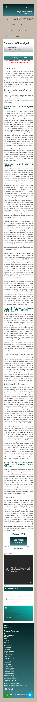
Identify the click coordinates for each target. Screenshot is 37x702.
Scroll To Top (29, 692)
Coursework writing (9, 671)
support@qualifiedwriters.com (19, 685)
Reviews (9, 36)
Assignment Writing (9, 670)
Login (31, 13)
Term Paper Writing (9, 677)
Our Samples (7, 653)
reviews (24, 601)
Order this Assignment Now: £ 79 (18, 58)
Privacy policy (7, 649)
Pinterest (23, 692)
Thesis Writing (7, 664)
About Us (27, 19)
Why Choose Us (8, 647)
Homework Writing (9, 675)
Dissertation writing (9, 668)
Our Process (10, 24)
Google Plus (7, 692)
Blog (17, 36)
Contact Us (22, 30)
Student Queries (8, 654)
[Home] (9, 7)
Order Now (10, 30)
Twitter (19, 692)
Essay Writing (7, 662)
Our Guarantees (8, 646)
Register (26, 13)
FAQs (20, 24)
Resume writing (8, 666)
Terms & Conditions (9, 651)
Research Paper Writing (10, 678)
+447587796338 (14, 683)
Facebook (14, 692)
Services (17, 19)
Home (8, 19)
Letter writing (7, 661)
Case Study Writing (9, 673)
